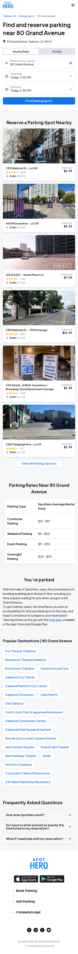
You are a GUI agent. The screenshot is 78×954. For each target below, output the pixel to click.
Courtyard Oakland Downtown (27, 773)
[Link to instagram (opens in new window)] (36, 931)
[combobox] (39, 63)
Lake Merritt (49, 695)
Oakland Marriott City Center (26, 686)
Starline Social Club (55, 668)
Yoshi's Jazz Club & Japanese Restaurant (34, 712)
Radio (47, 756)
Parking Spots (26, 16)
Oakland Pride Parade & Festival (28, 729)
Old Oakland (14, 703)
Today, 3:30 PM (20, 77)
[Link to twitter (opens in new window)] (42, 931)
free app (55, 620)
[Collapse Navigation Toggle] (73, 5)
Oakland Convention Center (25, 721)
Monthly (57, 51)
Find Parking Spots (39, 101)
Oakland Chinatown (19, 695)
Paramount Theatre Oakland (25, 660)
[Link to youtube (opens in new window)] (49, 931)
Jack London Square (19, 747)
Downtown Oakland (19, 668)
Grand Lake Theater (55, 747)
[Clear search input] (70, 63)
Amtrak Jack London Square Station (30, 738)
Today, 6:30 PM (20, 90)
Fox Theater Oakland (20, 651)
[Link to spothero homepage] (39, 863)
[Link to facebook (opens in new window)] (29, 931)
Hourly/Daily (21, 51)
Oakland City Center (20, 677)
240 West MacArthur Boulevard (27, 782)
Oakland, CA (9, 16)
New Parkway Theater (20, 756)
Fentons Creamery (18, 764)
